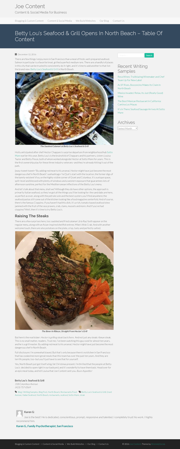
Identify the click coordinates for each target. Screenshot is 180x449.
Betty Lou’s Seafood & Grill (44, 69)
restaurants (54, 395)
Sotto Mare (74, 395)
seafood (64, 395)
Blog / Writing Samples (28, 392)
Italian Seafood (29, 395)
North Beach (54, 392)
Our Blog (104, 20)
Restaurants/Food (68, 392)
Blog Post (43, 392)
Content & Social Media (60, 20)
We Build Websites (86, 20)
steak (82, 395)
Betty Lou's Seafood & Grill (94, 392)
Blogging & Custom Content (29, 20)
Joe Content (30, 6)
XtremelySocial (158, 444)
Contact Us (118, 20)
